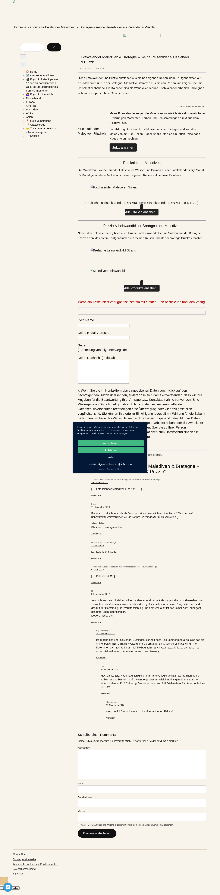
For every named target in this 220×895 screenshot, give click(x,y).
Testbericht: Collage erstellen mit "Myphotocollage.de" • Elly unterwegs (124, 567)
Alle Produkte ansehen (140, 288)
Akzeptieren (110, 443)
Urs (93, 591)
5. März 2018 (97, 570)
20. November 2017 (100, 594)
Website (81, 811)
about (34, 27)
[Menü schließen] (23, 64)
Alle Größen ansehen (140, 212)
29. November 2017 (115, 705)
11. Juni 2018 (97, 545)
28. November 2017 (105, 633)
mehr (110, 457)
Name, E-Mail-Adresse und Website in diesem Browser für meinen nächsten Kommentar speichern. (127, 825)
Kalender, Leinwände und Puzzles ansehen (35, 864)
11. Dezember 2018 (100, 507)
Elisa (93, 504)
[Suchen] (54, 47)
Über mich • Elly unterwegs (103, 542)
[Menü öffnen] (23, 56)
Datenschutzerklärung (24, 869)
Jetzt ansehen (123, 147)
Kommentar (84, 748)
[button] (4, 881)
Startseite (19, 27)
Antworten (96, 495)
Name (81, 783)
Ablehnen (111, 450)
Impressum (18, 873)
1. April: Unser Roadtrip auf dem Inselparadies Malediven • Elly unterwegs (125, 479)
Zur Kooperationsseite (24, 859)
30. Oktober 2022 (99, 482)
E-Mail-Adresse (85, 797)
